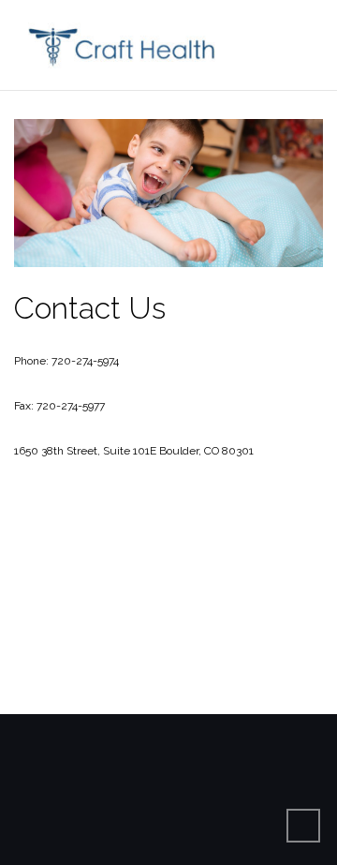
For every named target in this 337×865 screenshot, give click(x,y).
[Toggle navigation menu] (304, 45)
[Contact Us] (168, 203)
